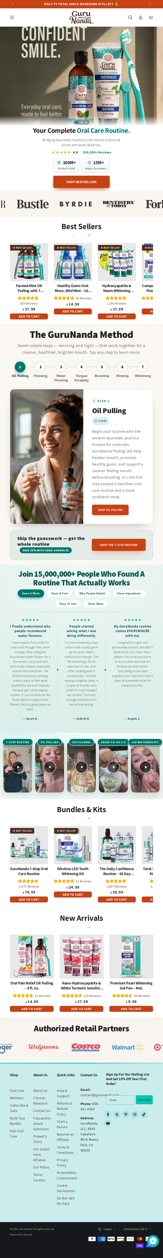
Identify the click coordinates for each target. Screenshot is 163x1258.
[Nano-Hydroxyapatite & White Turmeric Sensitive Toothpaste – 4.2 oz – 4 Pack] (81, 956)
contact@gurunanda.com (100, 1095)
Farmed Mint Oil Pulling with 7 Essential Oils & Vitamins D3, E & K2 (29, 288)
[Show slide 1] (76, 122)
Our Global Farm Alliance (41, 1154)
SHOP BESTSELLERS (81, 182)
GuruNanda (26, 1228)
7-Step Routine (17, 742)
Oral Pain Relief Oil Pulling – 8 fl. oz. (31, 986)
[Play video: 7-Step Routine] (17, 766)
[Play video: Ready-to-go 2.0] (113, 766)
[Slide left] (13, 4)
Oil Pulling (49, 742)
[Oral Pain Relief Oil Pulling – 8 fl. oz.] (32, 956)
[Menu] (12, 17)
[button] (130, 17)
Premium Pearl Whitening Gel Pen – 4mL (131, 986)
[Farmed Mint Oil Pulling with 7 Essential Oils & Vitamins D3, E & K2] (29, 262)
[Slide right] (149, 4)
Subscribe (144, 1100)
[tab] (20, 371)
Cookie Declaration (66, 1188)
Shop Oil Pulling (110, 510)
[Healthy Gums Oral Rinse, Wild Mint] (73, 262)
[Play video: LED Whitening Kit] (145, 766)
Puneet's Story (40, 1139)
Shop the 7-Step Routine (119, 545)
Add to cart (29, 316)
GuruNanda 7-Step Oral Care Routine (29, 871)
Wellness (17, 1098)
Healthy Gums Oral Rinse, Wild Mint (73, 288)
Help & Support (63, 1093)
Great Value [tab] (95, 603)
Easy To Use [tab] (68, 603)
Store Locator (39, 1177)
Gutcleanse (81, 742)
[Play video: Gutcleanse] (81, 766)
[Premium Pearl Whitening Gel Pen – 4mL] (131, 956)
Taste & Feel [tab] (59, 593)
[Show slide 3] (86, 122)
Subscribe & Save (19, 1108)
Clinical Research (40, 1101)
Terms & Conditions (65, 1150)
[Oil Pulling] (46, 456)
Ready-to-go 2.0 (113, 742)
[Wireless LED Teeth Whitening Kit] (73, 845)
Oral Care (17, 1090)
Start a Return (62, 1124)
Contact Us (41, 1111)
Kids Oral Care (17, 1133)
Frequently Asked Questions (42, 1123)
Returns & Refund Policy (64, 1108)
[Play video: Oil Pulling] (49, 766)
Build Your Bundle (17, 1121)
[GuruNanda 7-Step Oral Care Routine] (29, 845)
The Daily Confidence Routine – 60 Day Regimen (117, 871)
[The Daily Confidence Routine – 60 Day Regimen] (117, 845)
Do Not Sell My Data (66, 1201)
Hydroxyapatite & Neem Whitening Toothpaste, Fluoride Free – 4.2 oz (117, 288)
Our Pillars (41, 1167)
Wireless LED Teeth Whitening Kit (72, 871)
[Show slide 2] (81, 122)
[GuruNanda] (81, 76)
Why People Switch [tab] (92, 593)
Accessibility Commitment (67, 1175)
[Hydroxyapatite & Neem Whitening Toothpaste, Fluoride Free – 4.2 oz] (117, 262)
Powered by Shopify (21, 1234)
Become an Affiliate (65, 1137)
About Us (40, 1090)
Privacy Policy (62, 1162)
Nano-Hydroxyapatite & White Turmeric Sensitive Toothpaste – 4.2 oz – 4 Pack (81, 986)
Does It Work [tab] (31, 593)
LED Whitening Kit (145, 742)
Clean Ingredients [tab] (129, 593)
